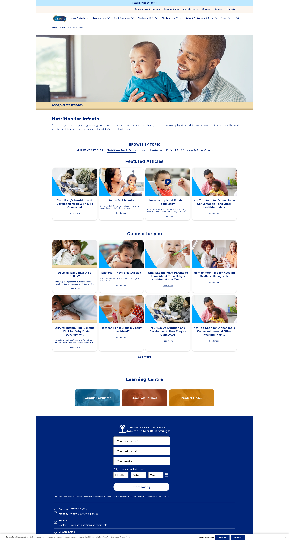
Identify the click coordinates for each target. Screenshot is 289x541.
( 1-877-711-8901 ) (77, 509)
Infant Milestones (151, 150)
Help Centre (192, 9)
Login (207, 9)
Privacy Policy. (125, 537)
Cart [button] (220, 9)
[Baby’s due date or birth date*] (167, 475)
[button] (236, 17)
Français (231, 9)
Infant (62, 27)
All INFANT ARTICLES (89, 150)
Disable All (238, 537)
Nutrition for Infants (121, 150)
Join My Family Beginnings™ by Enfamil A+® (158, 9)
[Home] (60, 18)
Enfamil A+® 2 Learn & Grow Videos (189, 150)
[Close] (285, 537)
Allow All (222, 537)
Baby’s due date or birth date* (129, 469)
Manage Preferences (206, 537)
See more (144, 356)
